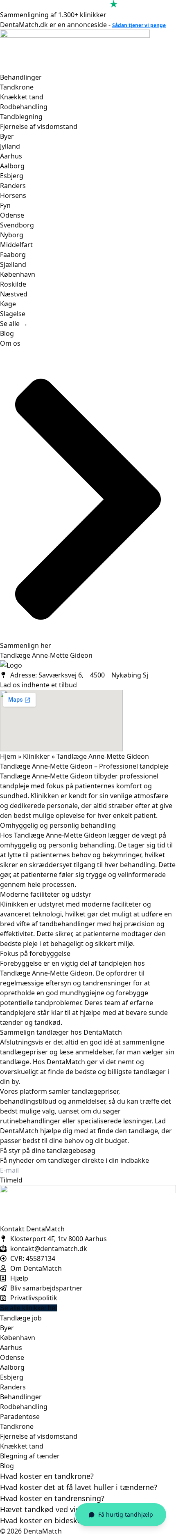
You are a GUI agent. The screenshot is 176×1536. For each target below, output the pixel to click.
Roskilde (13, 284)
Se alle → (14, 323)
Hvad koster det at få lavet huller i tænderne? (78, 1487)
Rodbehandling (23, 106)
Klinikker (36, 756)
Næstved (13, 293)
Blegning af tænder (30, 1455)
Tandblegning (21, 116)
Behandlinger (21, 77)
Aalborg (12, 165)
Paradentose (20, 1416)
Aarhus (11, 156)
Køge (8, 303)
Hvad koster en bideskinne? (48, 1520)
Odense (12, 215)
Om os (10, 343)
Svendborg (17, 225)
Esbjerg (11, 175)
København (17, 274)
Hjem (8, 756)
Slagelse (12, 313)
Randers (13, 185)
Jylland (10, 146)
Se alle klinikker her (28, 1307)
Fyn (5, 205)
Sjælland (13, 264)
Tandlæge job (21, 1317)
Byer (7, 136)
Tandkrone (17, 87)
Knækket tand (21, 96)
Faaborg (13, 254)
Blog (7, 333)
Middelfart (16, 244)
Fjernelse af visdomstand (38, 126)
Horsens (13, 195)
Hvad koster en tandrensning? (52, 1498)
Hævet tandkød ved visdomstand (57, 1509)
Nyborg (11, 234)
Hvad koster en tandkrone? (47, 1476)
